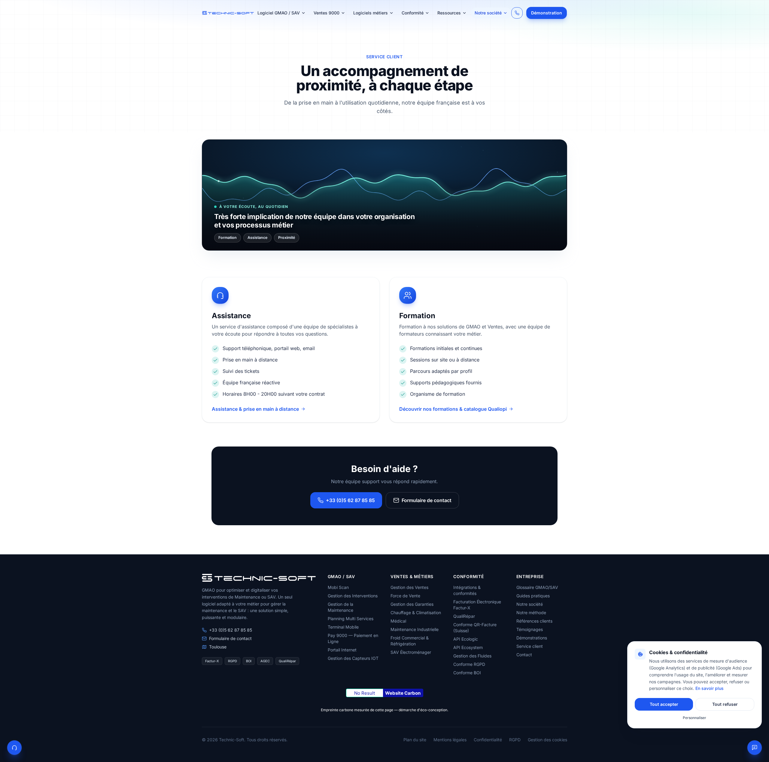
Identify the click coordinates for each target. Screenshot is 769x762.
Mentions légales (450, 739)
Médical (398, 620)
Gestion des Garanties (412, 604)
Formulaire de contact (426, 500)
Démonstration (546, 12)
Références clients (534, 620)
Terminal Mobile (343, 626)
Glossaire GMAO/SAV (537, 587)
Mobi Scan (338, 587)
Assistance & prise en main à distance (255, 409)
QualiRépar (464, 616)
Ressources (449, 12)
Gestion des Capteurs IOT (353, 658)
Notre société (488, 12)
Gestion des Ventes (409, 587)
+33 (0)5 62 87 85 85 (350, 500)
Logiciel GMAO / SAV (278, 12)
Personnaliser (694, 717)
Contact (524, 654)
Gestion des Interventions (353, 595)
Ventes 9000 (326, 12)
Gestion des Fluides (472, 655)
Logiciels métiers (370, 12)
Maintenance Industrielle (415, 629)
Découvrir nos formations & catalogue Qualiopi (453, 409)
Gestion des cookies (547, 739)
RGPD (515, 739)
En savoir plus (709, 688)
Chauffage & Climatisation (416, 612)
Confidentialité (488, 739)
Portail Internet (342, 649)
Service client (529, 646)
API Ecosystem (468, 647)
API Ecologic (465, 639)
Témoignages (529, 629)
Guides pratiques (533, 595)
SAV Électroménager (411, 652)
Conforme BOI (467, 672)
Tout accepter (664, 704)
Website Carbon (403, 693)
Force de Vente (405, 595)
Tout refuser (725, 704)
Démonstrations (531, 637)
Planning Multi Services (350, 618)
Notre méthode (531, 612)
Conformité (413, 12)
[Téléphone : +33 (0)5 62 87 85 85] (517, 13)
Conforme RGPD (469, 664)
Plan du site (414, 739)
